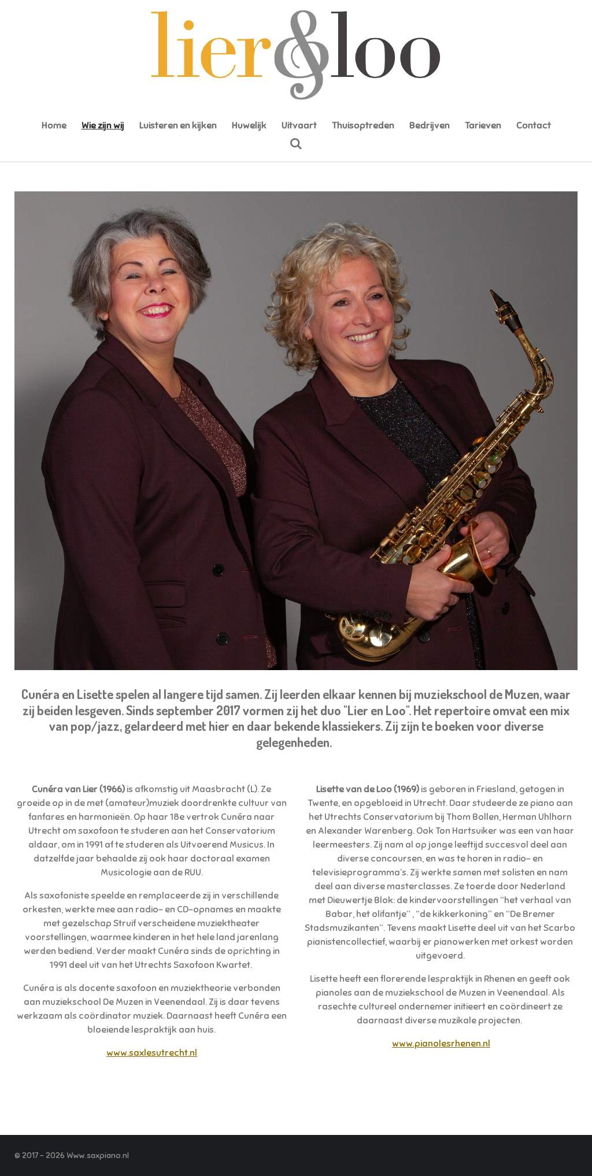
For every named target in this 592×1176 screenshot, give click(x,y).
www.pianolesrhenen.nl (441, 1043)
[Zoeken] (296, 144)
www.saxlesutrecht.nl (151, 1053)
